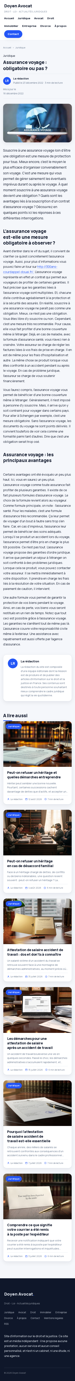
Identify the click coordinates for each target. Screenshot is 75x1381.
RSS (6, 1323)
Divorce (45, 26)
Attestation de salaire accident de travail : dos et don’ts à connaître (35, 952)
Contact (13, 34)
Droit (50, 18)
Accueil (9, 18)
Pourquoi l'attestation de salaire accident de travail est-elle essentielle (28, 1136)
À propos (60, 26)
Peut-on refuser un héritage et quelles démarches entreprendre (34, 774)
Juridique (24, 18)
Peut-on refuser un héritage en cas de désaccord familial (30, 863)
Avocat (38, 18)
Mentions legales (53, 1318)
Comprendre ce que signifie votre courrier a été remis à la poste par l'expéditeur (29, 1229)
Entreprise (29, 26)
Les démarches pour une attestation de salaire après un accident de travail (30, 1043)
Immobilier (11, 26)
